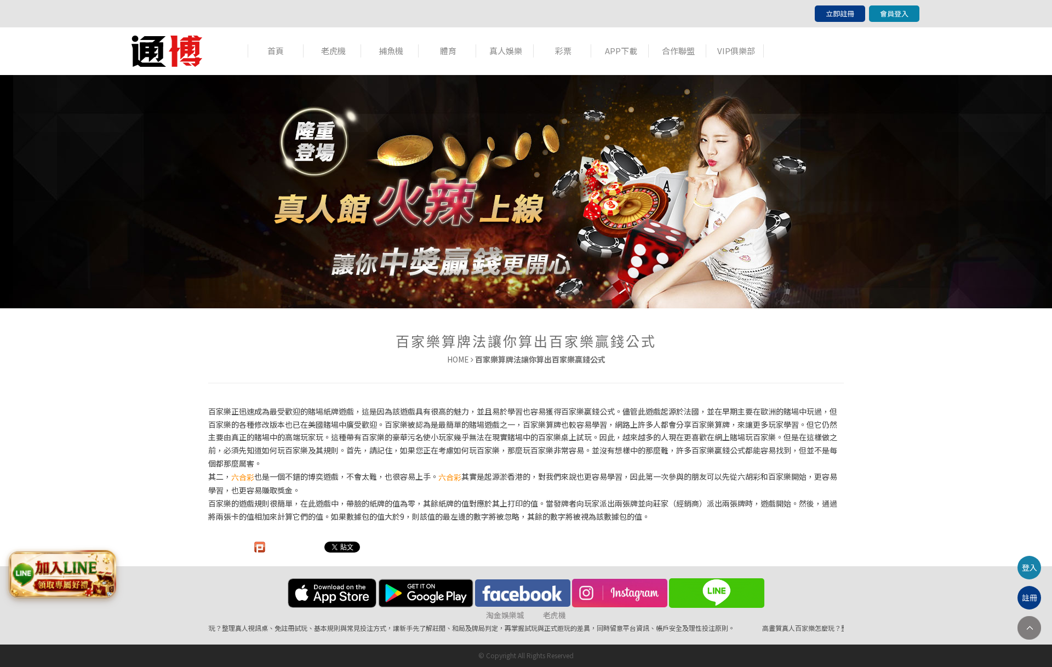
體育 (448, 50)
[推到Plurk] (259, 547)
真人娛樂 (505, 50)
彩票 (563, 50)
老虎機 (333, 50)
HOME (458, 359)
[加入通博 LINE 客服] (62, 572)
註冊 (1029, 597)
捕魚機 (391, 50)
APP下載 (621, 50)
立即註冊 (840, 13)
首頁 (275, 50)
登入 (1029, 567)
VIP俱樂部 (736, 50)
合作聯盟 (678, 50)
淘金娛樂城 (505, 615)
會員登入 (894, 13)
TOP (1029, 628)
